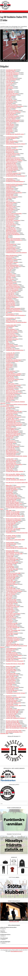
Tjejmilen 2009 (9, 491)
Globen (8, 343)
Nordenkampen (10, 150)
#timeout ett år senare (11, 166)
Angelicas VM (9, 364)
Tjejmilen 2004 (9, 704)
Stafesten (8, 109)
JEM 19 (7, 368)
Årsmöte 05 (9, 695)
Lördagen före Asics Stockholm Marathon (16, 322)
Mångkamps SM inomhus (12, 339)
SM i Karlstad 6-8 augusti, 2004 (13, 705)
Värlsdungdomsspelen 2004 (13, 709)
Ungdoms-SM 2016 (10, 305)
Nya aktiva (8, 97)
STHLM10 (8, 319)
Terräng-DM (9, 691)
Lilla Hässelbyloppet (5, 941)
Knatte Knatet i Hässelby (12, 262)
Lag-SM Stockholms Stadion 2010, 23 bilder (16, 456)
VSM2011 (8, 439)
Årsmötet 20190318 (10, 138)
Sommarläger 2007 (10, 615)
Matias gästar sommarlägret (13, 613)
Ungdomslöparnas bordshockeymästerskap (17, 532)
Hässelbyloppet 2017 (11, 229)
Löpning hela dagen (11, 334)
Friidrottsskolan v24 (11, 251)
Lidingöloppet (9, 102)
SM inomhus (9, 340)
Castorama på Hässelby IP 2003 (13, 730)
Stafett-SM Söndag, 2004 (12, 711)
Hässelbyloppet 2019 (11, 100)
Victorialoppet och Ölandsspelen (14, 311)
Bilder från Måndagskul (12, 141)
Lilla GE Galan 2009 (10, 530)
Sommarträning (10, 256)
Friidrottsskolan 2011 (11, 442)
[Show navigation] (1, 11)
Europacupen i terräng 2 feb (13, 590)
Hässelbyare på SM (10, 191)
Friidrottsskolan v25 (11, 247)
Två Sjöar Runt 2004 (11, 716)
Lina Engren (9, 273)
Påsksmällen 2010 (10, 478)
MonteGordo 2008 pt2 (11, 574)
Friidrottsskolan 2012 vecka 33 (13, 417)
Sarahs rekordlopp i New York (13, 266)
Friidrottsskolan (10, 314)
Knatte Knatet (9, 283)
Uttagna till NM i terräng (12, 288)
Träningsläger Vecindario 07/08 (14, 591)
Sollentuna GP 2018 (10, 206)
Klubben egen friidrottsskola (13, 238)
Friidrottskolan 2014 (11, 386)
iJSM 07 (7, 636)
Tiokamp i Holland (10, 610)
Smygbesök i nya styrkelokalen (13, 520)
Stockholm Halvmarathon (12, 233)
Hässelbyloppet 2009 (11, 488)
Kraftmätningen (10, 188)
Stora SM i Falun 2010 (11, 460)
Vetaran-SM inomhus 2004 (12, 722)
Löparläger (9, 198)
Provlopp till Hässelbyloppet (13, 234)
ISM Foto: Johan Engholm (12, 146)
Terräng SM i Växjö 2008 (12, 569)
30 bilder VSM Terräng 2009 (13, 514)
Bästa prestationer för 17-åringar (14, 160)
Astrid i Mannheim (10, 371)
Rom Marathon (9, 631)
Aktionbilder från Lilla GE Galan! (14, 725)
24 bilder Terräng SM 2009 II (13, 511)
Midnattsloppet (10, 194)
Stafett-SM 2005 (10, 676)
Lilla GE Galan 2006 (10, 669)
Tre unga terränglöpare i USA (13, 173)
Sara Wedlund (9, 208)
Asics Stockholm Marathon (12, 121)
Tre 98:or (8, 538)
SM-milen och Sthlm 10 (11, 249)
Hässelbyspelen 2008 (11, 544)
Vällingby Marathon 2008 (12, 576)
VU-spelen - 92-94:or (11, 535)
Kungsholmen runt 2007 (12, 623)
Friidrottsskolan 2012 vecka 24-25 (14, 424)
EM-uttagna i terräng (11, 164)
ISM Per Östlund (10, 142)
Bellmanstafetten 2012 (11, 415)
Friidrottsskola (9, 372)
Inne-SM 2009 (9, 525)
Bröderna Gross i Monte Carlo (13, 518)
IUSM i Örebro (9, 86)
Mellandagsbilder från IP (12, 346)
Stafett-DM (8, 187)
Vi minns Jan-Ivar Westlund (12, 379)
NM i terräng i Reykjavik (12, 167)
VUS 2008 (8, 545)
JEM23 (7, 369)
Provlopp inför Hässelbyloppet (13, 360)
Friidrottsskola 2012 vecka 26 (13, 422)
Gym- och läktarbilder (11, 592)
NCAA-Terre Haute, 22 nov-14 (13, 390)
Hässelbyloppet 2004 (11, 701)
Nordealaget (9, 492)
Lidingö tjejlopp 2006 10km (12, 644)
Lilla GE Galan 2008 (10, 588)
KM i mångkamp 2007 (11, 601)
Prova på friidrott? (14, 736)
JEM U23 (8, 241)
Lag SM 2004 (9, 708)
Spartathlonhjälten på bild (12, 552)
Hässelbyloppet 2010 (11, 453)
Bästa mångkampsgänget (12, 265)
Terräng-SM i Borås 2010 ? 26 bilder (14, 471)
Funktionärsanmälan (14, 807)
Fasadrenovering (10, 217)
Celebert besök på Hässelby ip (13, 498)
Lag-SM (8, 201)
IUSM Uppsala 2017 (10, 275)
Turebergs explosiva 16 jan (12, 153)
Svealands (8, 270)
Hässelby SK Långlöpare (12, 332)
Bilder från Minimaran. (11, 255)
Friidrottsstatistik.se (14, 834)
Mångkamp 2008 (10, 550)
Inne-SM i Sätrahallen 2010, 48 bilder (15, 479)
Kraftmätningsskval (11, 79)
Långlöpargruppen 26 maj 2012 (13, 425)
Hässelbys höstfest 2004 (12, 700)
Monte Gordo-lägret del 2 (12, 687)
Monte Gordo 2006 (10, 666)
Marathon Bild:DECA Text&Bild (13, 373)
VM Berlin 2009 (9, 493)
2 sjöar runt (9, 269)
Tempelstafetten (10, 125)
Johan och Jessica (10, 333)
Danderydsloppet (10, 329)
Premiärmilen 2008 (10, 577)
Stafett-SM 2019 (10, 124)
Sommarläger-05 (10, 686)
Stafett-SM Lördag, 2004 (12, 712)
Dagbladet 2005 (10, 688)
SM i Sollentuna (10, 300)
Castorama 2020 (10, 82)
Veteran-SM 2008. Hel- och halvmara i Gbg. (16, 548)
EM (7, 312)
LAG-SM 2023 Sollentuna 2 (12, 72)
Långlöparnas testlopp (11, 259)
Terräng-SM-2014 (10, 394)
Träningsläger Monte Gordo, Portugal (15, 693)
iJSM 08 (7, 585)
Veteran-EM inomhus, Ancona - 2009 (15, 516)
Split (7, 327)
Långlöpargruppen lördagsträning (14, 350)
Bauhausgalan (9, 210)
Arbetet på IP (9, 367)
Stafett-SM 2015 (10, 376)
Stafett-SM (9, 123)
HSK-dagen (9, 598)
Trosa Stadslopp (10, 410)
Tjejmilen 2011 (9, 438)
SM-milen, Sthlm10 (10, 118)
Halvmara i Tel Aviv (11, 276)
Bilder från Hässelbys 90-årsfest (14, 726)
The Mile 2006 (9, 641)
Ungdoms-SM (9, 189)
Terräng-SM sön (10, 293)
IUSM (7, 139)
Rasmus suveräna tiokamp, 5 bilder (14, 506)
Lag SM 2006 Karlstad (11, 648)
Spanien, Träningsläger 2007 (13, 630)
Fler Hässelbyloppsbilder (12, 169)
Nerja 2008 (8, 531)
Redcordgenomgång (11, 231)
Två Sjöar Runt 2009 (11, 523)
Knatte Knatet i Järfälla (11, 330)
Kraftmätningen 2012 (11, 428)
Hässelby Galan (10, 268)
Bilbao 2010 (9, 485)
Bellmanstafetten (10, 301)
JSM (7, 237)
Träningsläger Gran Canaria (13, 638)
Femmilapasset (9, 222)
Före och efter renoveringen (13, 220)
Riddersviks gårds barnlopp (13, 120)
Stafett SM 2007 (10, 616)
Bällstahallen (9, 205)
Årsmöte (8, 85)
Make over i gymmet (11, 291)
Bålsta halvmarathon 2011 (12, 435)
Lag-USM (8, 81)
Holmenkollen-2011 (10, 445)
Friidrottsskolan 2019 (11, 117)
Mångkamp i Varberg (11, 230)
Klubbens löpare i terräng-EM (13, 159)
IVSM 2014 (8, 400)
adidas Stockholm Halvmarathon (8, 927)
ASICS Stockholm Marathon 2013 (14, 411)
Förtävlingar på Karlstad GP (13, 309)
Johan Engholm (9, 470)
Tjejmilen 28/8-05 (10, 679)
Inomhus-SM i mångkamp (12, 431)
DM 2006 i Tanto (10, 659)
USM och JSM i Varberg (11, 104)
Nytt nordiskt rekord (11, 202)
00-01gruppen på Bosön (12, 413)
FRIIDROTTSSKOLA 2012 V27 (13, 419)
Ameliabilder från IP (11, 155)
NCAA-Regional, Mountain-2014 (13, 393)
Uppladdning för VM (11, 495)
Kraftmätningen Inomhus (12, 387)
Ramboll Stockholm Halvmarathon (14, 106)
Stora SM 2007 (9, 612)
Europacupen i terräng (11, 637)
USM (7, 235)
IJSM (7, 341)
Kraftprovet (9, 619)
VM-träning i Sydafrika (11, 284)
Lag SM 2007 (9, 622)
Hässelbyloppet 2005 (11, 670)
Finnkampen (9, 298)
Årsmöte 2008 (9, 580)
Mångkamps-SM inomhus (12, 93)
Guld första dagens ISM (12, 149)
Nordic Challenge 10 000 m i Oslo (14, 503)
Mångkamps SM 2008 (11, 563)
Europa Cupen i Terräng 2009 (13, 528)
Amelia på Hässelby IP (11, 174)
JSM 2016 (8, 307)
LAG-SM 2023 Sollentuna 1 (12, 74)
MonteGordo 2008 (10, 583)
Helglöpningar (9, 261)
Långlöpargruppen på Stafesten (14, 192)
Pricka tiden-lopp (10, 348)
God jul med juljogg (11, 224)
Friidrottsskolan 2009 (11, 499)
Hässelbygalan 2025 (11, 70)
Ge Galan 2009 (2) (10, 524)
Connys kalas (9, 596)
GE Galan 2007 (9, 634)
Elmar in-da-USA (10, 555)
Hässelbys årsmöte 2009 (12, 521)
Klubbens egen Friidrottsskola (13, 111)
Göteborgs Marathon (11, 599)
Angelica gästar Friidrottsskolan (14, 464)
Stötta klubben (14, 877)
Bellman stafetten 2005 (11, 677)
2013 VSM (8, 408)
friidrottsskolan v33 (11, 557)
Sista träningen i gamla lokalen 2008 (15, 539)
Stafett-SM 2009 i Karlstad (12, 502)
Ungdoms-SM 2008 (10, 560)
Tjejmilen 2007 (9, 608)
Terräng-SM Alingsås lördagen (13, 658)
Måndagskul (9, 128)
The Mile (8, 672)
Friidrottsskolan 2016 (11, 281)
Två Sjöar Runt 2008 (11, 581)
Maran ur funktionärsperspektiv (14, 213)
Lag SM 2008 (9, 564)
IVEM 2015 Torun (10, 383)
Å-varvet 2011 (9, 443)
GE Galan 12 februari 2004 (12, 721)
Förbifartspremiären (5, 934)
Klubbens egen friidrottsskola (13, 308)
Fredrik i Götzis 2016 (11, 325)
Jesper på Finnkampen (11, 107)
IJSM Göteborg (9, 88)
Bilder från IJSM (10, 279)
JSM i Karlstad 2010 (10, 461)
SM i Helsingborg (10, 682)
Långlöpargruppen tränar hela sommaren (16, 252)
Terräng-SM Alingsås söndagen (14, 655)
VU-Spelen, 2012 (10, 418)
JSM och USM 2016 (10, 304)
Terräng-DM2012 (10, 429)
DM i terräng (9, 629)
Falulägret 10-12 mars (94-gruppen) (14, 661)
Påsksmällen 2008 (10, 578)
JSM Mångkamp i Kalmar (12, 546)
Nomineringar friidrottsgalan (13, 287)
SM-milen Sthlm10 (10, 209)
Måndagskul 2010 (10, 465)
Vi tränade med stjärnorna (12, 157)
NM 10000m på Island (11, 652)
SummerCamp (9, 203)
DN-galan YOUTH (10, 440)
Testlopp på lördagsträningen (13, 385)
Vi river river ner (10, 223)
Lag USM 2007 (9, 603)
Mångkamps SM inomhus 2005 (13, 697)
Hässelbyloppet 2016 (11, 295)
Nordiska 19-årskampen (12, 196)
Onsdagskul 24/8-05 (11, 680)
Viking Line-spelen (10, 302)
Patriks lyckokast (10, 542)
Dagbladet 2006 (10, 656)
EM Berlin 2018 (9, 195)
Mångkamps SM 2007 (11, 617)
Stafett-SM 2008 (10, 567)
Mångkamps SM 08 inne (12, 584)
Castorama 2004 (10, 698)
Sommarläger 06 (10, 649)
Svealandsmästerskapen (12, 137)
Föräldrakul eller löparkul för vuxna (15, 134)
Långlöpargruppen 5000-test (13, 375)
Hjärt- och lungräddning (12, 290)
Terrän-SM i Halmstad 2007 (12, 627)
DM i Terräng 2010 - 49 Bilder (13, 474)
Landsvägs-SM (9, 380)
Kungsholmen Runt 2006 (12, 654)
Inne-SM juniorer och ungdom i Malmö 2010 (16, 482)
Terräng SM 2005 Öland (12, 690)
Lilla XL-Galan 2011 (10, 449)
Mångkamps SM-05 (10, 683)
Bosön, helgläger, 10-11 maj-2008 (14, 553)
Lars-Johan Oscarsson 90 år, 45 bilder (15, 475)
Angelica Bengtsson (11, 95)
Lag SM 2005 (9, 684)
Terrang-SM (9, 84)
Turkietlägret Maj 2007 (11, 626)
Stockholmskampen (11, 180)
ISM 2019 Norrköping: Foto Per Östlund (15, 143)
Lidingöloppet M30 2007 (12, 602)
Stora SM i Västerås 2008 (12, 562)
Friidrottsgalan (10, 77)
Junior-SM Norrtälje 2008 (12, 559)
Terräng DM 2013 (10, 407)
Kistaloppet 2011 (10, 436)
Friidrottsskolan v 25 (11, 318)
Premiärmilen (9, 130)
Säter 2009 (8, 510)
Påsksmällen (9, 263)
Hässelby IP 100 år (10, 71)
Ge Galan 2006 (9, 668)
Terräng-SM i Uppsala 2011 (12, 446)
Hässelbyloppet (10, 357)
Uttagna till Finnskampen (12, 110)
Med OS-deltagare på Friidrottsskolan (15, 315)
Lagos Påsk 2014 (10, 397)
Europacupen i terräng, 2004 (13, 723)
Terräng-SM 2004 (10, 715)
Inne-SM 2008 (9, 587)
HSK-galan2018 (9, 219)
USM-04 (8, 707)
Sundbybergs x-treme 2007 (12, 606)
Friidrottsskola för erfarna (12, 116)
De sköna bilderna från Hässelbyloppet (15, 176)
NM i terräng (9, 595)
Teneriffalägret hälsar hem (13, 286)
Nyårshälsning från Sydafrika (13, 486)
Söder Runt (9, 212)
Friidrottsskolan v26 (11, 244)
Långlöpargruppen (10, 248)
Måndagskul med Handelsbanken (14, 768)
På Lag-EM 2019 (10, 114)
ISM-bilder (8, 148)
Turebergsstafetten (11, 216)
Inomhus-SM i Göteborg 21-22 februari (15, 718)
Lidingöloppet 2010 (10, 454)
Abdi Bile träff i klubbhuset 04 (13, 702)
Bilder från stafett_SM (11, 321)
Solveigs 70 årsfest (10, 594)
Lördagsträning (10, 354)
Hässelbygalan (9, 75)
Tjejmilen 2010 (9, 459)
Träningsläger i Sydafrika (12, 640)
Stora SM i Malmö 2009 (11, 496)
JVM (7, 199)
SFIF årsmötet (9, 131)
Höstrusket (8, 96)
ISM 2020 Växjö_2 (10, 91)
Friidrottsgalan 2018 (11, 170)
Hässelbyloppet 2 (10, 355)
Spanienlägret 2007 (11, 624)
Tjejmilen (8, 362)
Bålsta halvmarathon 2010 (12, 452)
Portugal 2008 (9, 570)
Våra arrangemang (14, 925)
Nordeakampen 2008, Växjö (12, 505)
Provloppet (8, 103)
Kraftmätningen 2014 (11, 396)
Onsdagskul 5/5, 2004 (11, 714)
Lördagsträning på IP (11, 537)
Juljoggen (8, 347)
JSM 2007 (8, 571)
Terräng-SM (9, 99)
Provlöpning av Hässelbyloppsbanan (15, 181)
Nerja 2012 (8, 426)
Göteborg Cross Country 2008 (13, 573)
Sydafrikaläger (10, 344)
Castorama (9, 358)
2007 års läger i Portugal (12, 633)
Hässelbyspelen (10, 609)
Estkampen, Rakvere (11, 500)
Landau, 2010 (9, 468)
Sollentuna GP (9, 245)
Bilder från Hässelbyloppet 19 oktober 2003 (16, 728)
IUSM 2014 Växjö (10, 399)
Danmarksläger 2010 (11, 463)
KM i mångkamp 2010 (11, 450)
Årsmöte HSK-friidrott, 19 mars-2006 (15, 663)
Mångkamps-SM (10, 152)
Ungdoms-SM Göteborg (12, 432)
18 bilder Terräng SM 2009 (12, 513)
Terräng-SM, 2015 (10, 353)
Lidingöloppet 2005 (11, 673)
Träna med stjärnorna (11, 78)
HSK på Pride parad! (11, 113)
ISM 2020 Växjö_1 (10, 92)
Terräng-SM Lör (10, 294)
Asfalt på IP (9, 651)
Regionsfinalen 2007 (11, 605)
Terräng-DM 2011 (10, 447)
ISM (7, 89)
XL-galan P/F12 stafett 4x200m (13, 433)
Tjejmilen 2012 (9, 414)
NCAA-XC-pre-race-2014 (12, 392)
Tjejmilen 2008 (9, 556)
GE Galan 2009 (9, 527)
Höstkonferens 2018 (11, 163)
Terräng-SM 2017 (10, 227)
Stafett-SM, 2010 (10, 467)
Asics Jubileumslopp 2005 (12, 675)
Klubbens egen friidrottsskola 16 (14, 240)
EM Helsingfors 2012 (11, 421)
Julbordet (8, 226)
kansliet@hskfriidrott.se (16, 951)
